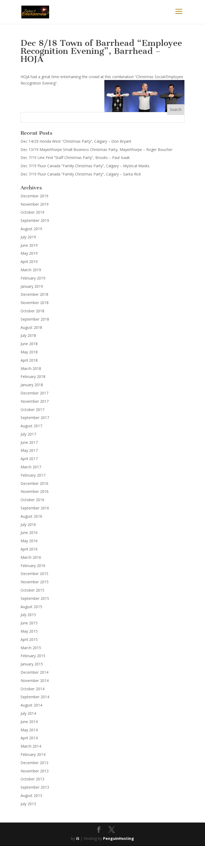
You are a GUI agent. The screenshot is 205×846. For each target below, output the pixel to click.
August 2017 (31, 425)
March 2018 (31, 368)
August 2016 (31, 516)
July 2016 (28, 524)
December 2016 (34, 483)
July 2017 (28, 434)
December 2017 (34, 393)
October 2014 (32, 688)
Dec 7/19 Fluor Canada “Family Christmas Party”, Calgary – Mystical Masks (85, 165)
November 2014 (35, 680)
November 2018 (35, 302)
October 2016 (32, 499)
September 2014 (35, 696)
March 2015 (31, 647)
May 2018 (29, 351)
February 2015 (33, 655)
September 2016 (35, 507)
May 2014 (29, 729)
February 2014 (33, 754)
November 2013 (35, 770)
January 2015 (32, 664)
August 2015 (31, 606)
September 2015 (35, 598)
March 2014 (31, 746)
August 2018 (31, 327)
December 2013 (34, 762)
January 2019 (32, 286)
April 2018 (29, 360)
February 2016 (33, 565)
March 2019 (31, 269)
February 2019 (33, 278)
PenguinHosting (118, 838)
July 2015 (28, 614)
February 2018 (33, 376)
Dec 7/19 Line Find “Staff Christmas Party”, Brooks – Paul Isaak (75, 157)
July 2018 (28, 335)
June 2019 (29, 245)
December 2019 (34, 195)
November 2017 (35, 401)
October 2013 (32, 778)
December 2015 (34, 573)
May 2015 (29, 631)
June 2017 (29, 442)
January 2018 (32, 384)
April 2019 (29, 261)
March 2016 (31, 557)
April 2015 (29, 639)
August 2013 (31, 795)
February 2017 (33, 475)
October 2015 (32, 590)
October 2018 (32, 310)
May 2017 (29, 450)
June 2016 (29, 532)
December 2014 (34, 672)
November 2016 (35, 491)
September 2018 (35, 319)
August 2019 (31, 228)
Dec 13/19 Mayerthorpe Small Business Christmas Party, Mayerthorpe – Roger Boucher (96, 149)
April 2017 (29, 458)
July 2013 (28, 803)
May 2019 (29, 253)
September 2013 (35, 787)
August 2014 (31, 705)
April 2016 (29, 549)
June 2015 (29, 622)
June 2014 (29, 721)
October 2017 (32, 409)
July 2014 (28, 713)
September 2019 (35, 220)
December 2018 (34, 294)
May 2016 (29, 540)
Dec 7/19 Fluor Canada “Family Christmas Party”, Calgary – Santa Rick (81, 174)
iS (77, 838)
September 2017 (35, 417)
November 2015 (35, 581)
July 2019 (28, 237)
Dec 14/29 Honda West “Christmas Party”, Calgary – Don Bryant (76, 141)
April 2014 (29, 737)
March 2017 (31, 466)
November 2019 (35, 204)
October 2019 (32, 212)
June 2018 (29, 343)
